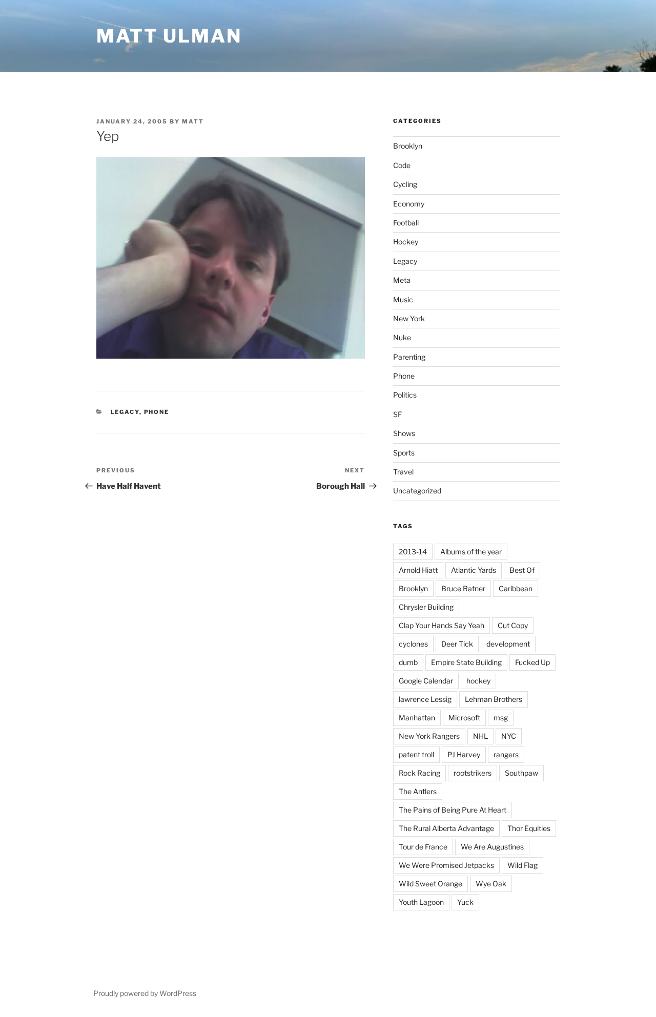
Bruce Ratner (463, 588)
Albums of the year (471, 551)
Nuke (402, 337)
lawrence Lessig (425, 699)
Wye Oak (491, 883)
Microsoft (464, 717)
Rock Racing (419, 773)
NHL (480, 736)
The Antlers (418, 791)
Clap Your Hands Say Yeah (441, 625)
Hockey (405, 241)
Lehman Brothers (493, 699)
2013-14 (413, 551)
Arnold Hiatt (418, 570)
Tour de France (423, 846)
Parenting (409, 356)
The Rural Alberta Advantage (446, 828)
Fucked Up (532, 662)
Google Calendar (426, 680)
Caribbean (515, 588)
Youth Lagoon (421, 902)
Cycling (405, 184)
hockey (478, 680)
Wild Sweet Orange (430, 883)
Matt (193, 121)
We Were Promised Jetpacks (446, 865)
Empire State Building (466, 662)
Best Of (522, 570)
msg (501, 717)
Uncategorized (417, 490)
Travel (403, 471)
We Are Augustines (492, 846)
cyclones (413, 643)
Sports (404, 452)
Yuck (465, 902)
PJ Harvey (463, 754)
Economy (408, 203)
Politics (405, 394)
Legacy (125, 412)
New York (409, 318)
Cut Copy (513, 625)
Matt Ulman (169, 36)
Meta (402, 280)
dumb (408, 662)
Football (406, 222)
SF (397, 414)
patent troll (416, 754)
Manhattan (417, 717)
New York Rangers (429, 736)
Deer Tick (457, 643)
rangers (506, 754)
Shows (404, 433)
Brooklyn (407, 145)
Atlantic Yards (473, 570)
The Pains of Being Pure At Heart (452, 809)
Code (402, 165)
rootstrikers (472, 773)
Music (403, 299)
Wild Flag (522, 865)
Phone (157, 412)
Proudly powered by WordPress (144, 993)
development (508, 643)
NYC (508, 736)
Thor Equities (528, 828)
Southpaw (521, 773)
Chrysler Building (426, 607)
